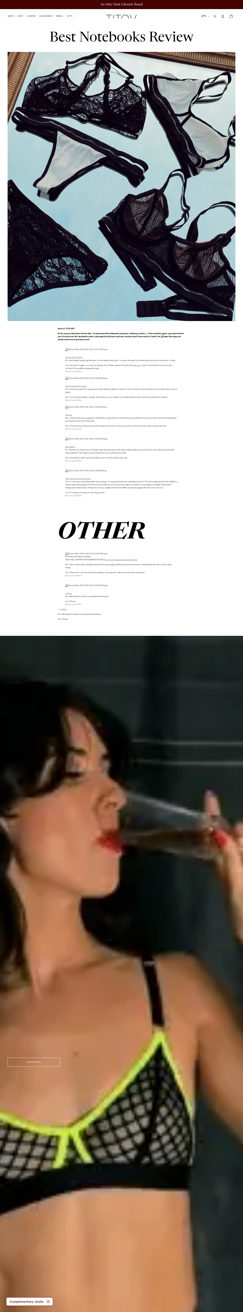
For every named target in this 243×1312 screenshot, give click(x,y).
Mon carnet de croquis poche (78, 478)
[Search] (215, 16)
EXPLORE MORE (34, 1062)
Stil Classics (70, 446)
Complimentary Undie (26, 1301)
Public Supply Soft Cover (76, 386)
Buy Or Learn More (73, 371)
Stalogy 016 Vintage (73, 357)
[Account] (223, 16)
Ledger (68, 593)
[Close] (48, 1301)
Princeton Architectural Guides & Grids (120, 559)
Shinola (68, 415)
